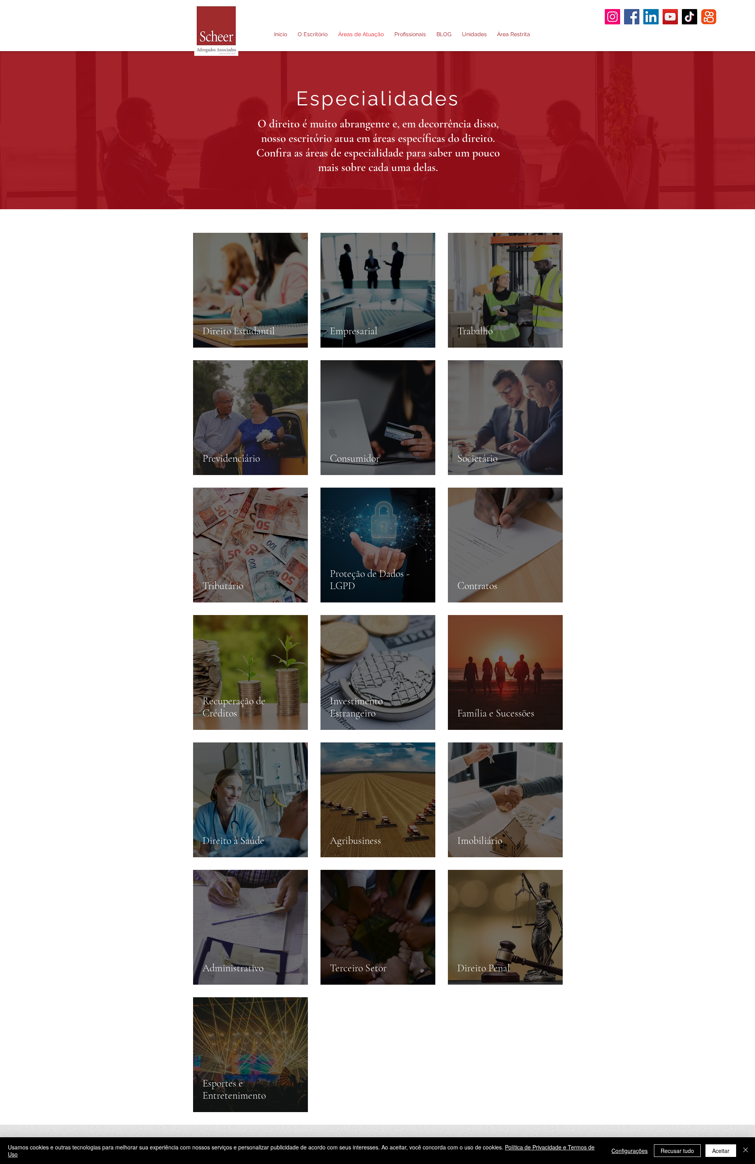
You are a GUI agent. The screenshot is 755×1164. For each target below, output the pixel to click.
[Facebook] (631, 16)
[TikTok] (689, 16)
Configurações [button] (629, 1151)
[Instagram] (612, 16)
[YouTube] (670, 16)
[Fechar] (745, 1151)
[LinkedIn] (651, 16)
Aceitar (720, 1151)
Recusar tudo (677, 1151)
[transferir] (708, 16)
